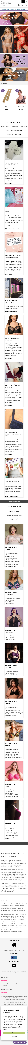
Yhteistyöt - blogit (14, 511)
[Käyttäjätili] (22, 6)
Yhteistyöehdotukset (14, 519)
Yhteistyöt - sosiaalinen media (14, 515)
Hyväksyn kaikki (14, 1032)
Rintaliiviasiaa (5, 126)
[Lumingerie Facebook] (12, 957)
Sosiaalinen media (14, 507)
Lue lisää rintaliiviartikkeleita (14, 501)
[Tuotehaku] (26, 6)
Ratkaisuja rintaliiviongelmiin (14, 130)
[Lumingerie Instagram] (15, 957)
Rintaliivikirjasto (14, 122)
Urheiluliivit (15, 126)
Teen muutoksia (14, 1036)
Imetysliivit (24, 126)
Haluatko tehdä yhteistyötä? (14, 843)
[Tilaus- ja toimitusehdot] (14, 945)
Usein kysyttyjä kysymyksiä (14, 134)
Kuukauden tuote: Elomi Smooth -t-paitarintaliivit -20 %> (14, 9)
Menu (4, 5)
